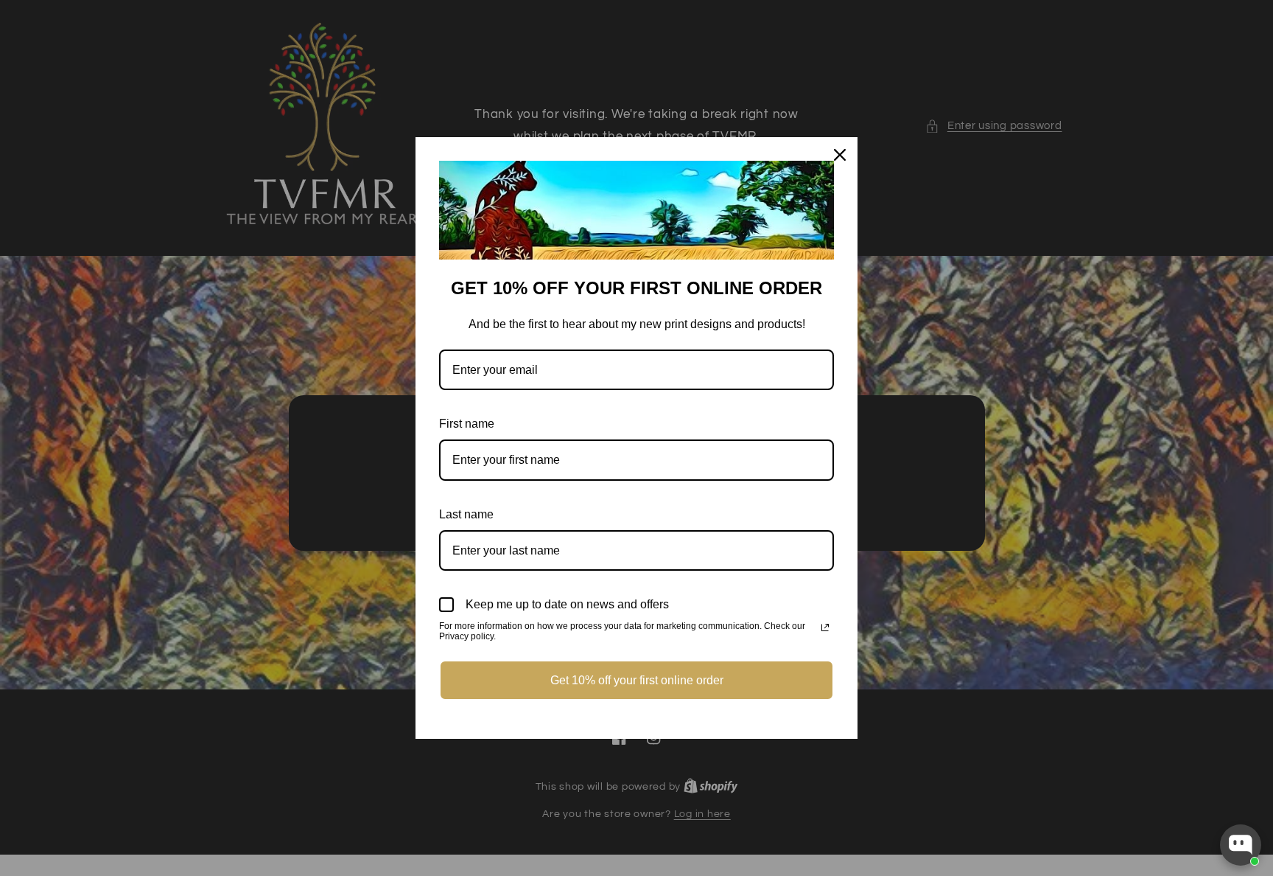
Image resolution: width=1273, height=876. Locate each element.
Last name (466, 514)
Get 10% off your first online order (636, 680)
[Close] (840, 155)
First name (466, 423)
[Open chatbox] (1240, 845)
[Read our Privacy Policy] (825, 627)
